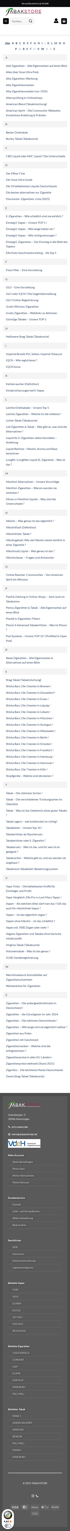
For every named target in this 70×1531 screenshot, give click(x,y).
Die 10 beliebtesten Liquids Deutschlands (31, 186)
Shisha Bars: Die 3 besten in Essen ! (27, 699)
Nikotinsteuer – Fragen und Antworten (30, 557)
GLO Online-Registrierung (22, 300)
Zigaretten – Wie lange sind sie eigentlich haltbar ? (36, 1027)
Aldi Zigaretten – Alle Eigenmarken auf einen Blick (36, 65)
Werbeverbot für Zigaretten (23, 985)
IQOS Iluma (13, 366)
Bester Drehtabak (17, 132)
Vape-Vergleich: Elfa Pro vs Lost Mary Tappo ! (33, 897)
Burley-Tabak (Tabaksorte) (22, 138)
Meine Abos (19, 1168)
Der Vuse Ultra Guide (19, 179)
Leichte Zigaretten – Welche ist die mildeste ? (33, 414)
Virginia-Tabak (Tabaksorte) (23, 945)
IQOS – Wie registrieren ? (21, 360)
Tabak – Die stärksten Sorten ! (24, 793)
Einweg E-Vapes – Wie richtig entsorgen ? (31, 235)
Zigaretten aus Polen (19, 1033)
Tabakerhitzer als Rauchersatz (24, 834)
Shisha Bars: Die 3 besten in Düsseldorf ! (30, 692)
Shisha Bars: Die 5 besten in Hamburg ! (29, 756)
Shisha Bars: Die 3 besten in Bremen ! (28, 686)
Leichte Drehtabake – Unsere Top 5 (27, 407)
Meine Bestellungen (23, 1162)
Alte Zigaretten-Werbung (22, 78)
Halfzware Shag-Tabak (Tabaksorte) (27, 336)
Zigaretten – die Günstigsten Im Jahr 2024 (32, 1014)
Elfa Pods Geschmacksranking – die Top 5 (31, 252)
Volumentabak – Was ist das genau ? (28, 951)
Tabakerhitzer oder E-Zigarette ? (25, 840)
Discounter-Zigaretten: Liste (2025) (28, 199)
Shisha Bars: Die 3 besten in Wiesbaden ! (31, 731)
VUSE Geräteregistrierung (22, 957)
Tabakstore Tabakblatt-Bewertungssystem (32, 869)
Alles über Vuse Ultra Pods (22, 72)
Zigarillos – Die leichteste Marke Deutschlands (34, 1070)
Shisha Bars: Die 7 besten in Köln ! (27, 769)
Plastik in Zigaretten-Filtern (23, 618)
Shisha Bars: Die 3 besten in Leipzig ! (28, 705)
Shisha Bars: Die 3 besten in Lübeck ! (28, 711)
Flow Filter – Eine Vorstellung (24, 270)
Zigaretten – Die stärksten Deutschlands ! (31, 1020)
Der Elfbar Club (15, 173)
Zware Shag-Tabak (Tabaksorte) (25, 1076)
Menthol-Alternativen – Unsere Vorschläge (32, 481)
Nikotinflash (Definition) (21, 527)
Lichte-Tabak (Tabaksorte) (22, 420)
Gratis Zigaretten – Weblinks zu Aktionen (31, 313)
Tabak (22, 1409)
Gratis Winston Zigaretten (22, 306)
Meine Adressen (21, 1182)
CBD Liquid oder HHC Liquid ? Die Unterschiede (35, 156)
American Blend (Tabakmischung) (26, 104)
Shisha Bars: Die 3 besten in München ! (29, 718)
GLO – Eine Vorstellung (20, 287)
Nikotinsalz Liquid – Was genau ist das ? (30, 551)
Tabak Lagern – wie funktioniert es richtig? (31, 821)
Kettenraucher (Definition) (22, 384)
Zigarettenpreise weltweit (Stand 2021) (30, 1063)
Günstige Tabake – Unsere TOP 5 (26, 319)
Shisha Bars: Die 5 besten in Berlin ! (27, 737)
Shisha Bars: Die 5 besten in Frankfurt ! (29, 750)
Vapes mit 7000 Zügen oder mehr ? (27, 927)
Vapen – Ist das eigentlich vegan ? (26, 914)
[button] (64, 21)
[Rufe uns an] (37, 1496)
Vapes (21, 1282)
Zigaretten (23, 1346)
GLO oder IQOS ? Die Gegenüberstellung (31, 293)
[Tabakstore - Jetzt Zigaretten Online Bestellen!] (23, 11)
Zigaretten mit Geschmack (22, 1039)
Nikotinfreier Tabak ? (18, 533)
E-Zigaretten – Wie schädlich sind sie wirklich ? (34, 216)
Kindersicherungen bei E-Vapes (25, 390)
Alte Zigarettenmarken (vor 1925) (27, 91)
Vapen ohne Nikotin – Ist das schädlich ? (30, 921)
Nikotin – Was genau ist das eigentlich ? (30, 520)
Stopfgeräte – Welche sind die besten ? (29, 775)
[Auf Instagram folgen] (33, 1496)
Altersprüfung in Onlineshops (24, 97)
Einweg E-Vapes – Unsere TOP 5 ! (26, 222)
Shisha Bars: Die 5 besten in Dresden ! (29, 743)
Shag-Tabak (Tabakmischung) (23, 680)
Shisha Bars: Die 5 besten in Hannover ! (30, 763)
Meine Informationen (23, 1175)
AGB (15, 1247)
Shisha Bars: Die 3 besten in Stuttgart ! (29, 724)
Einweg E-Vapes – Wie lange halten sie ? (30, 229)
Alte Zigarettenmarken (20, 85)
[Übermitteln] (30, 21)
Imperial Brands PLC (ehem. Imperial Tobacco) (34, 354)
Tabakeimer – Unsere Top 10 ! (24, 827)
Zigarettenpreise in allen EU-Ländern (29, 1057)
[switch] (8, 1526)
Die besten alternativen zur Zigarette (28, 192)
